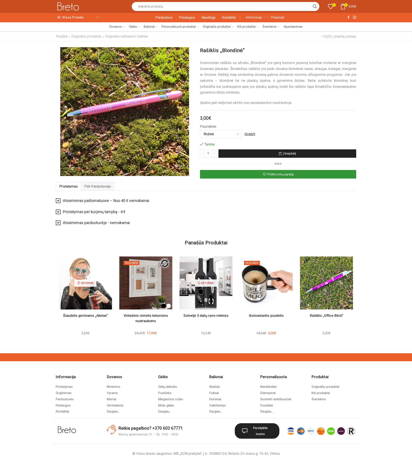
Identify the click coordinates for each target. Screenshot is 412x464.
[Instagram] (354, 17)
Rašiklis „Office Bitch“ (326, 316)
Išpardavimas (293, 27)
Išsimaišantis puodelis (266, 316)
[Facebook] (348, 17)
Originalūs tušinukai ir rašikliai (126, 36)
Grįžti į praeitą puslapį (340, 36)
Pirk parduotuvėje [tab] (97, 186)
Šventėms (269, 27)
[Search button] (314, 6)
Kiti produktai (246, 27)
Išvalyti (249, 134)
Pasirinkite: (208, 126)
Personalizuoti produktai (179, 27)
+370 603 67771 (167, 428)
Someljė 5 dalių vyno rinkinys (206, 316)
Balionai (149, 27)
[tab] (68, 186)
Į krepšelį (289, 153)
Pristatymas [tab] (68, 186)
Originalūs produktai (216, 27)
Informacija (254, 17)
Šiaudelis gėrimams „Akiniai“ (85, 316)
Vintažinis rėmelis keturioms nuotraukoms (146, 318)
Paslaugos (187, 17)
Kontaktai (229, 17)
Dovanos (115, 27)
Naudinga (208, 17)
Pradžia (61, 36)
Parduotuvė (164, 17)
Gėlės (133, 27)
